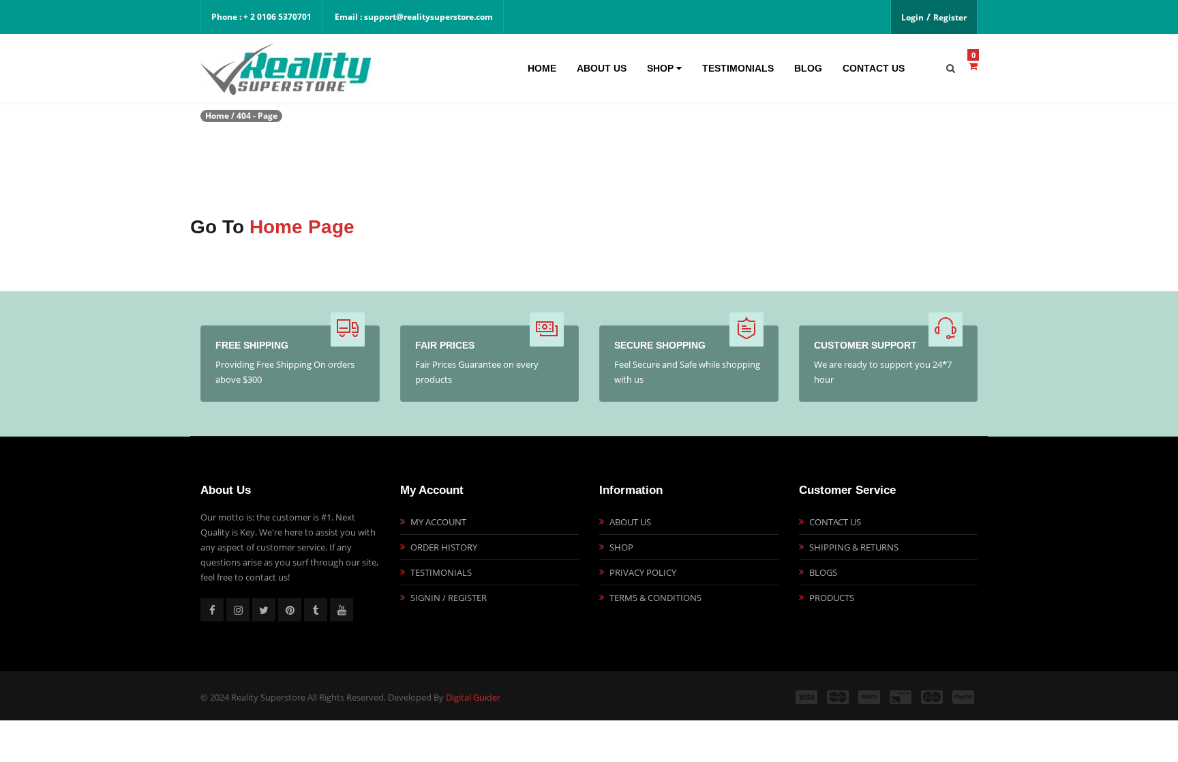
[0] (973, 65)
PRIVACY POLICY (642, 572)
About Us (601, 68)
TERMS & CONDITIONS (655, 597)
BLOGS (823, 572)
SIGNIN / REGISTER (448, 597)
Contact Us (874, 68)
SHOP (621, 547)
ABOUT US (630, 522)
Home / (220, 115)
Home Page (302, 226)
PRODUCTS (831, 597)
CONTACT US (835, 522)
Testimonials (738, 68)
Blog (808, 68)
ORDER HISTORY (443, 547)
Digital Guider (473, 697)
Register (950, 17)
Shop (661, 68)
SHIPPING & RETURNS (853, 547)
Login (912, 17)
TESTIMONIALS (441, 572)
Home (542, 68)
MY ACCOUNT (438, 522)
